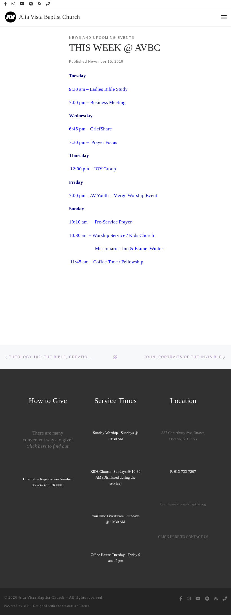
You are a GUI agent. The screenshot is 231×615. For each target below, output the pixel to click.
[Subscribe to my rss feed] (39, 4)
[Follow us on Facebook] (5, 4)
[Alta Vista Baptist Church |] (10, 16)
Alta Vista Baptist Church (42, 597)
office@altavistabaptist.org (185, 504)
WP (26, 605)
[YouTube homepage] (22, 4)
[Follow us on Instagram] (13, 4)
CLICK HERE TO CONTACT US (183, 537)
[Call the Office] (48, 4)
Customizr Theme (76, 605)
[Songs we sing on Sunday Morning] (31, 4)
